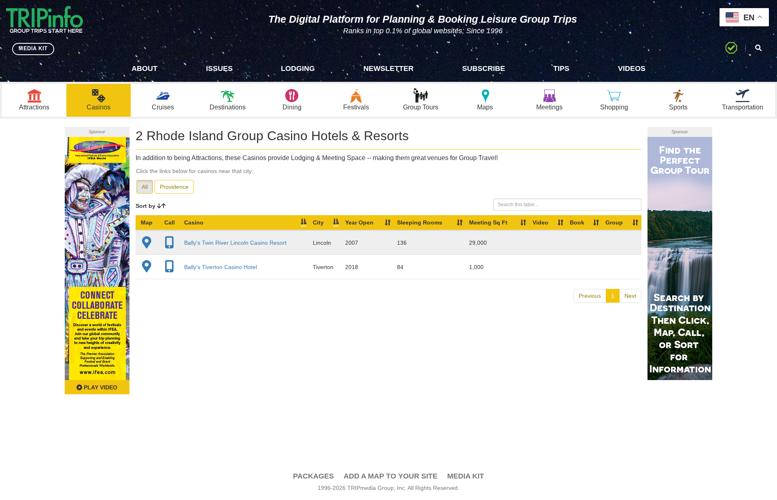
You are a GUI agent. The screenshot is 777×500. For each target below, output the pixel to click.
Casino (194, 222)
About (144, 68)
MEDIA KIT (33, 48)
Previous (590, 296)
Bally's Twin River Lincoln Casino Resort (235, 242)
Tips (561, 68)
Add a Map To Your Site (390, 476)
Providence (174, 187)
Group (614, 222)
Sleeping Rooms (419, 222)
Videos (631, 68)
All (145, 187)
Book (577, 222)
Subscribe (483, 68)
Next (630, 296)
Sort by (146, 206)
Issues (219, 68)
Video (540, 222)
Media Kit (465, 476)
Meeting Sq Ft (488, 222)
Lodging (298, 68)
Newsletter (388, 68)
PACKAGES (313, 476)
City (318, 222)
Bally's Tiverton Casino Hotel (220, 267)
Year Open (359, 222)
